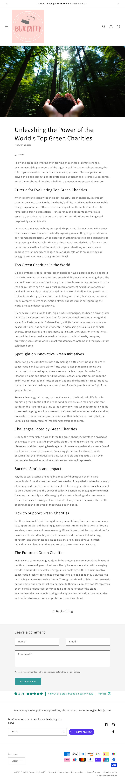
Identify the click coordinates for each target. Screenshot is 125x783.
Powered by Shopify (37, 772)
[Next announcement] (118, 3)
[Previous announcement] (6, 3)
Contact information (108, 775)
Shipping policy (110, 772)
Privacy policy (77, 772)
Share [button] (21, 154)
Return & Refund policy (58, 772)
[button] (6, 26)
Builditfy (24, 772)
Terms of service (93, 772)
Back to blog (64, 611)
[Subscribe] (63, 731)
